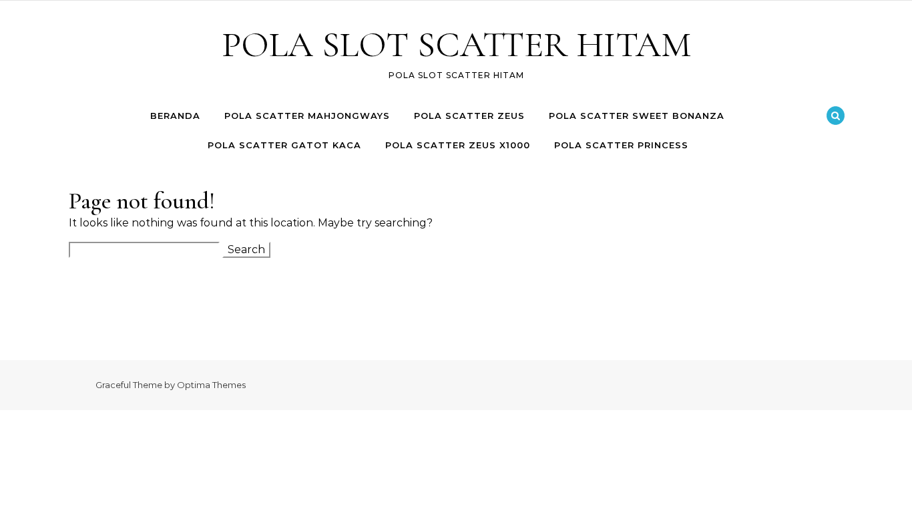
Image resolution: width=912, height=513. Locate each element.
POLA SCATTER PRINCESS (621, 145)
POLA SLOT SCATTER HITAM (456, 44)
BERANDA (175, 115)
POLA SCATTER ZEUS (469, 115)
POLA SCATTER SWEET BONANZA (636, 115)
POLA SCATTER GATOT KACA (284, 145)
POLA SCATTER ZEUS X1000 (457, 145)
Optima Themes (211, 384)
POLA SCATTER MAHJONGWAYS (307, 115)
